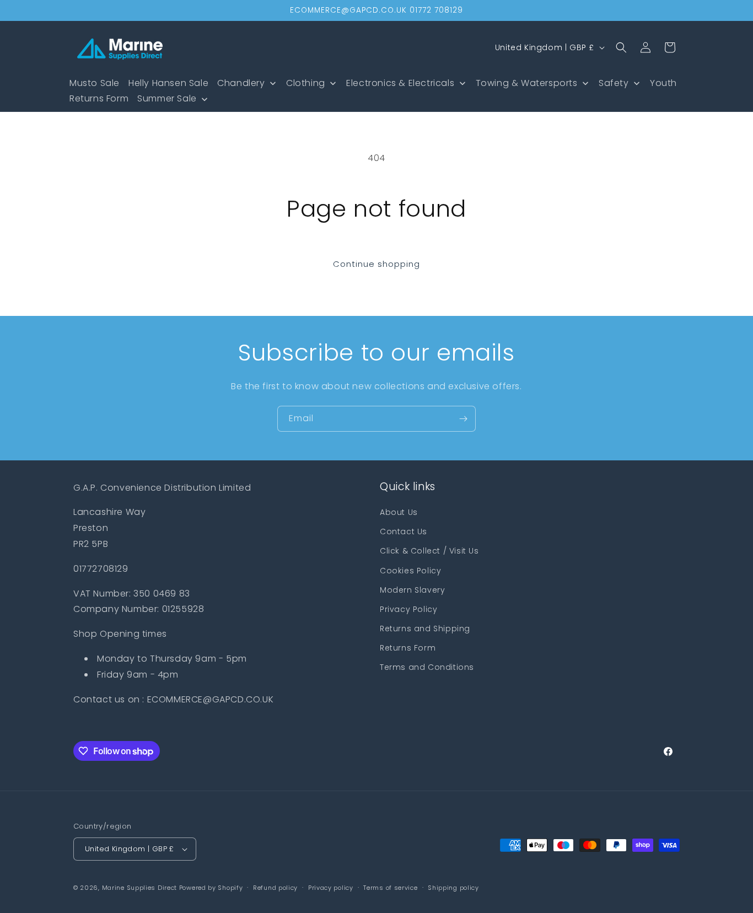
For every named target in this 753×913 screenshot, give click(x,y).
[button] (621, 47)
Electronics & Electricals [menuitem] (400, 83)
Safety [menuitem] (614, 83)
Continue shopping (376, 264)
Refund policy (275, 887)
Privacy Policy (408, 609)
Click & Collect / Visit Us (429, 550)
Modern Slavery (412, 589)
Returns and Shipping (425, 628)
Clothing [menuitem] (305, 83)
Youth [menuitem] (663, 83)
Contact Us (403, 531)
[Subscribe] (463, 419)
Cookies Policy (410, 570)
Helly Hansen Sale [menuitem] (168, 83)
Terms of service (390, 887)
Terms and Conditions (427, 667)
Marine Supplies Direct (139, 887)
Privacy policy (330, 887)
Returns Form (407, 647)
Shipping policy (453, 887)
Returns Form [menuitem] (98, 98)
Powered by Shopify (211, 887)
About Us (399, 512)
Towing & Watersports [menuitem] (527, 83)
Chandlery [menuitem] (241, 83)
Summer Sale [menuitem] (167, 98)
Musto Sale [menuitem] (94, 83)
